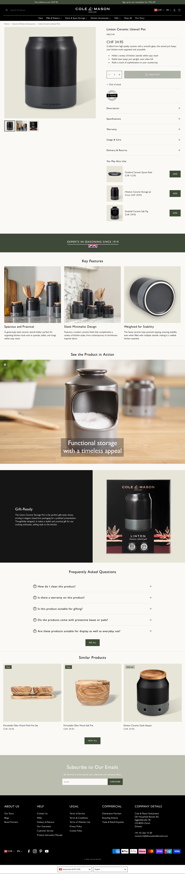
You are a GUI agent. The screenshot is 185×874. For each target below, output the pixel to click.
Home (6, 24)
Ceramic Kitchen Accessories (23, 24)
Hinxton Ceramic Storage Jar (138, 191)
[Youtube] (47, 851)
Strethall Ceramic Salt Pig (136, 211)
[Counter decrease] (109, 74)
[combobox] (75, 869)
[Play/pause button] (5, 364)
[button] (22, 10)
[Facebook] (29, 851)
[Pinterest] (41, 851)
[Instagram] (35, 851)
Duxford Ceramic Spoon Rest (138, 172)
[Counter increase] (119, 74)
